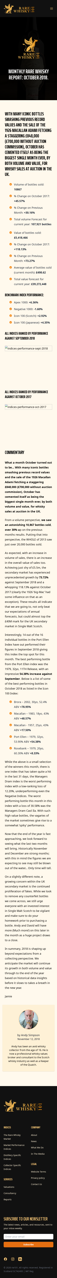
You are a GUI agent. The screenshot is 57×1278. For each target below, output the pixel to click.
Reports (8, 1199)
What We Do (37, 1147)
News (34, 1141)
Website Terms (38, 1171)
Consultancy (10, 1193)
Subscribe (28, 1244)
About (34, 1135)
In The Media (38, 1153)
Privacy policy (38, 1177)
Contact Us (36, 1184)
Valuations (9, 1186)
